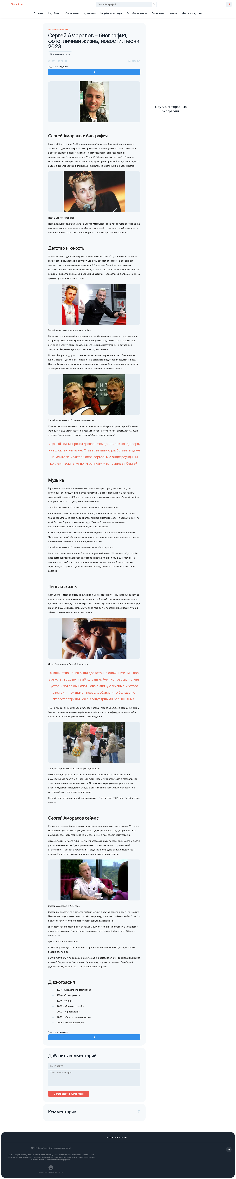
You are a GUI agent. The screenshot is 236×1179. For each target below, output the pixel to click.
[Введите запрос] (126, 4)
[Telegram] (229, 4)
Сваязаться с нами (116, 1138)
